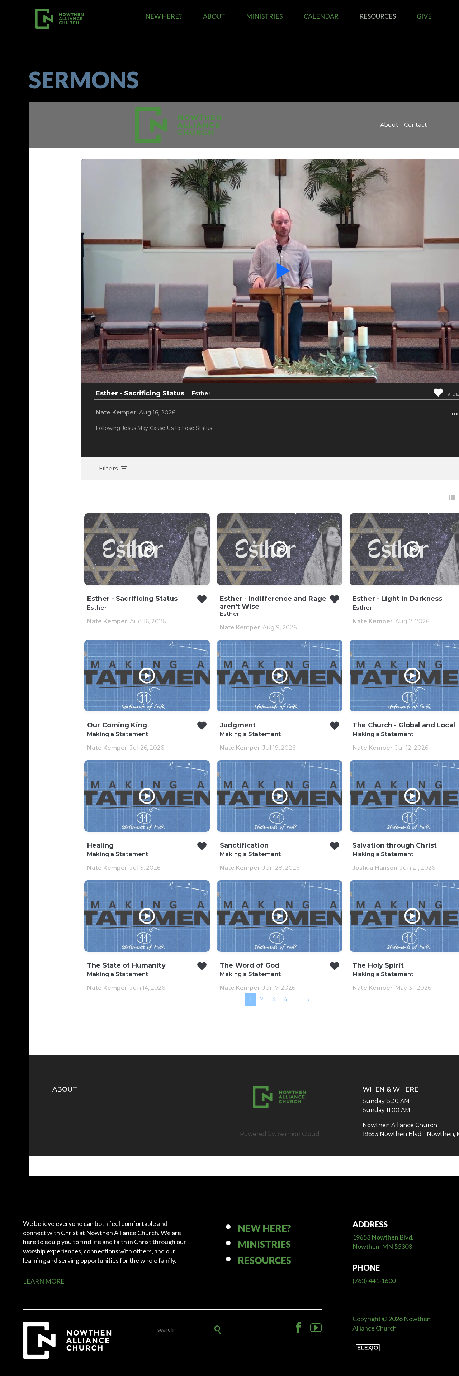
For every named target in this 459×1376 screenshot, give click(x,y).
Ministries (264, 16)
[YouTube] (316, 1327)
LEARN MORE (44, 1281)
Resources (377, 16)
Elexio (367, 1347)
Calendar (321, 16)
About (214, 16)
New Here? (163, 16)
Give (424, 16)
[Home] (68, 1340)
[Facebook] (298, 1327)
